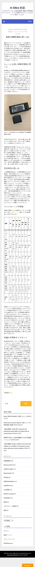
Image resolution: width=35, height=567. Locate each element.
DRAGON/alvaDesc (9, 481)
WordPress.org (8, 543)
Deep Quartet (7, 473)
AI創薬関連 (7, 461)
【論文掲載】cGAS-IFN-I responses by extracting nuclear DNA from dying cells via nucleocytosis (16, 431)
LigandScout (7, 485)
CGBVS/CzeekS (8, 469)
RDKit (5, 502)
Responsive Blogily (12, 555)
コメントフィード (9, 539)
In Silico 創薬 (17, 7)
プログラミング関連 (10, 506)
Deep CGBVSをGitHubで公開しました (15, 416)
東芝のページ (15, 212)
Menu (30, 21)
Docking (6, 477)
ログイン (6, 531)
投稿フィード (8, 535)
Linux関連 (6, 490)
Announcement (8, 465)
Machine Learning (9, 494)
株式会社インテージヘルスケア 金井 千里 (17, 32)
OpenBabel (7, 498)
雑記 (11, 392)
